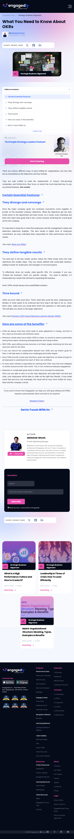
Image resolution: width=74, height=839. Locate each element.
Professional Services (61, 685)
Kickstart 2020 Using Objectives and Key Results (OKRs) (36, 316)
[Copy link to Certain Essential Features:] (42, 194)
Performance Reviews (43, 675)
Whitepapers (40, 790)
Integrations (40, 769)
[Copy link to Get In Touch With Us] (51, 409)
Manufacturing (58, 681)
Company (57, 766)
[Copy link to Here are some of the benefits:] (46, 323)
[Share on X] (27, 45)
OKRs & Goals (40, 680)
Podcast (39, 809)
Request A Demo (37, 401)
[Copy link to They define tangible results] (44, 251)
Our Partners (58, 774)
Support (56, 782)
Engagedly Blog (8, 15)
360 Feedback (41, 684)
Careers (56, 778)
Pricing (56, 791)
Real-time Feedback (43, 688)
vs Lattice (57, 707)
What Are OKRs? (18, 244)
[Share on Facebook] (33, 45)
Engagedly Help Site (42, 777)
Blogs (38, 798)
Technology (58, 672)
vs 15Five (57, 698)
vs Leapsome (58, 702)
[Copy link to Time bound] (21, 292)
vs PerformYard (59, 711)
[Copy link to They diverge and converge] (43, 201)
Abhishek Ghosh (18, 33)
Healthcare (57, 676)
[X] (41, 832)
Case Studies (40, 785)
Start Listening (37, 161)
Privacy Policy (58, 800)
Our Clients (57, 770)
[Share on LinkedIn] (40, 45)
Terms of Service (59, 804)
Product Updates (41, 773)
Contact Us (57, 786)
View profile (19, 454)
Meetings (39, 692)
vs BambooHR (58, 715)
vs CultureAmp (58, 694)
